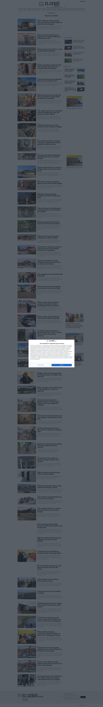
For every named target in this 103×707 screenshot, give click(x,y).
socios (41, 345)
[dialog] (51, 353)
